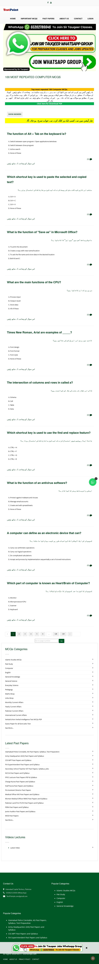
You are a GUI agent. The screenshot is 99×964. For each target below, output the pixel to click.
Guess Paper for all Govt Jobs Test (18, 724)
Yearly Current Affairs (13, 706)
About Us (64, 18)
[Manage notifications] (93, 958)
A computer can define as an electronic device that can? (44, 533)
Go (61, 641)
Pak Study (9, 664)
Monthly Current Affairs (14, 702)
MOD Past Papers (12, 816)
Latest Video (15, 848)
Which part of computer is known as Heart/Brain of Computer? (48, 583)
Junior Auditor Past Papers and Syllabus (20, 811)
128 (56, 634)
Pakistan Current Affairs (14, 711)
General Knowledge (12, 677)
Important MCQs (29, 18)
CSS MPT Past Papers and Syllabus (18, 760)
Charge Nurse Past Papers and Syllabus (20, 781)
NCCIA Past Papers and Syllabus (17, 773)
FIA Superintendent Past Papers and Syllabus (22, 764)
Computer (9, 668)
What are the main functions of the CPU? (34, 282)
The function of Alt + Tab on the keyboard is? (36, 134)
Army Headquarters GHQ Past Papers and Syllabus (24, 756)
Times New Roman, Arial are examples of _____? (39, 332)
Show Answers (14, 114)
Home (13, 18)
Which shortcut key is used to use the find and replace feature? (48, 432)
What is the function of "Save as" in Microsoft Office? (42, 232)
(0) (88, 159)
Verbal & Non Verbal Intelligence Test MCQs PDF (23, 719)
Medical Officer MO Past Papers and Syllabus (22, 794)
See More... (9, 728)
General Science (11, 681)
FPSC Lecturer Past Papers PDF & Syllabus (21, 777)
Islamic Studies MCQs (13, 660)
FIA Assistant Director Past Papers (18, 790)
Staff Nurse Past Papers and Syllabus (19, 786)
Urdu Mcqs (9, 698)
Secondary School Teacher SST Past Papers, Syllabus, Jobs (27, 769)
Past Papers (48, 18)
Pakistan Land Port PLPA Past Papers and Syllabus (24, 803)
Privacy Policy (24, 959)
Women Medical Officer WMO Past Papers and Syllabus (26, 798)
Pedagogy (9, 689)
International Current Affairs (16, 715)
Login (90, 18)
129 (63, 634)
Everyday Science (11, 685)
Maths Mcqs (10, 694)
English (8, 672)
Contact (78, 18)
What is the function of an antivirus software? (37, 483)
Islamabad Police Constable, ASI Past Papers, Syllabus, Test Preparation (32, 752)
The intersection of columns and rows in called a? (40, 382)
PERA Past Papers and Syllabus (17, 807)
